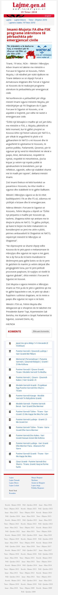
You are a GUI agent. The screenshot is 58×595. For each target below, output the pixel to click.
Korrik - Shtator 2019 (29, 539)
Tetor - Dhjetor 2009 (27, 588)
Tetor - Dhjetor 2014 (44, 562)
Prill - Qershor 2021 (12, 531)
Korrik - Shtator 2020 (13, 535)
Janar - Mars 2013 (11, 573)
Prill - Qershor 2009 (28, 592)
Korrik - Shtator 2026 (13, 505)
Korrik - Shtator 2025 (29, 509)
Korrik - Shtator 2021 (44, 527)
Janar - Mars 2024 (28, 516)
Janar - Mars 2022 (11, 527)
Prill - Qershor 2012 (12, 577)
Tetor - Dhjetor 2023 (44, 516)
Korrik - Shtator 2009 (44, 588)
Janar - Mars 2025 (11, 512)
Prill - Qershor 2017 (30, 550)
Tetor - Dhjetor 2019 (11, 539)
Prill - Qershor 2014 (30, 565)
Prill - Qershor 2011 (30, 580)
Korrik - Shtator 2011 (13, 580)
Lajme (8, 20)
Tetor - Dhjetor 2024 (27, 512)
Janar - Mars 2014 (45, 565)
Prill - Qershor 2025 (45, 509)
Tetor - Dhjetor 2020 (44, 531)
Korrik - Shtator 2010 (29, 584)
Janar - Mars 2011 (45, 580)
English (48, 16)
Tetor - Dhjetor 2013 (11, 569)
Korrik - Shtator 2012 (44, 573)
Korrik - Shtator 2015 (44, 558)
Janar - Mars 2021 (28, 531)
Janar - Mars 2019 (11, 543)
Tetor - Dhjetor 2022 (11, 524)
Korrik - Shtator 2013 (29, 569)
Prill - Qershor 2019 (45, 539)
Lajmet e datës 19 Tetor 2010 (22, 22)
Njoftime (34, 480)
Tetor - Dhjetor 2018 (27, 543)
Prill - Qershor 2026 (30, 505)
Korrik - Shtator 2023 (13, 520)
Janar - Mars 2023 (45, 520)
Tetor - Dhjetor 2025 (11, 509)
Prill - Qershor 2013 (45, 569)
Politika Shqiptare (37, 488)
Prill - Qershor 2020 (30, 535)
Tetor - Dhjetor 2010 (38, 20)
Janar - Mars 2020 (45, 535)
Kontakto (12, 493)
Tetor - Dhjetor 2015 (27, 558)
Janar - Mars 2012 (28, 577)
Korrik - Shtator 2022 (29, 524)
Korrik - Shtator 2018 (44, 543)
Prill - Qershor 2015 (12, 562)
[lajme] (29, 5)
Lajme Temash (14, 480)
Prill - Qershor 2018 (12, 546)
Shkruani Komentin (41, 331)
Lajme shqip (35, 485)
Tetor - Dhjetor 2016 (11, 554)
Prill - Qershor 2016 (45, 554)
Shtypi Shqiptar (37, 477)
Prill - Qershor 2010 (45, 584)
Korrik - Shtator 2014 (13, 565)
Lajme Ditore (20, 20)
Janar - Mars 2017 (45, 550)
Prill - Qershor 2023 (30, 520)
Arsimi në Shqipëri (38, 483)
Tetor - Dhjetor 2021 (27, 527)
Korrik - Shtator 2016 (29, 554)
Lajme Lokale (14, 485)
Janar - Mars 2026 (45, 505)
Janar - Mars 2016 (11, 558)
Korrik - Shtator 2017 (13, 550)
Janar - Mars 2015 (28, 562)
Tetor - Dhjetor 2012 (27, 573)
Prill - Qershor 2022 (45, 524)
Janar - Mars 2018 (28, 546)
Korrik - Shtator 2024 (44, 512)
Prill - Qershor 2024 (12, 516)
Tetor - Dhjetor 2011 (44, 577)
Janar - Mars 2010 (11, 588)
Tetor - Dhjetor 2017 (44, 546)
